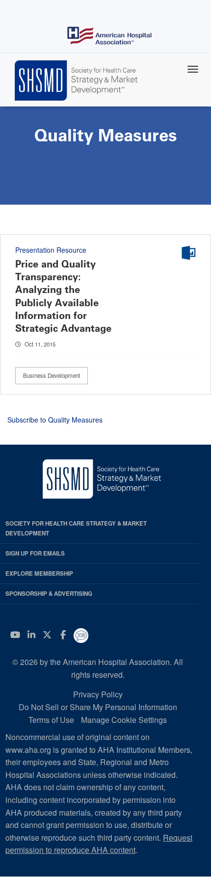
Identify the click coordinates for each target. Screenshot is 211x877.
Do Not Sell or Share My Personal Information (98, 707)
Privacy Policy (98, 694)
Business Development (51, 375)
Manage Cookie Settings (124, 719)
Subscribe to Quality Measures (55, 420)
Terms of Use (51, 719)
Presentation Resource (50, 250)
